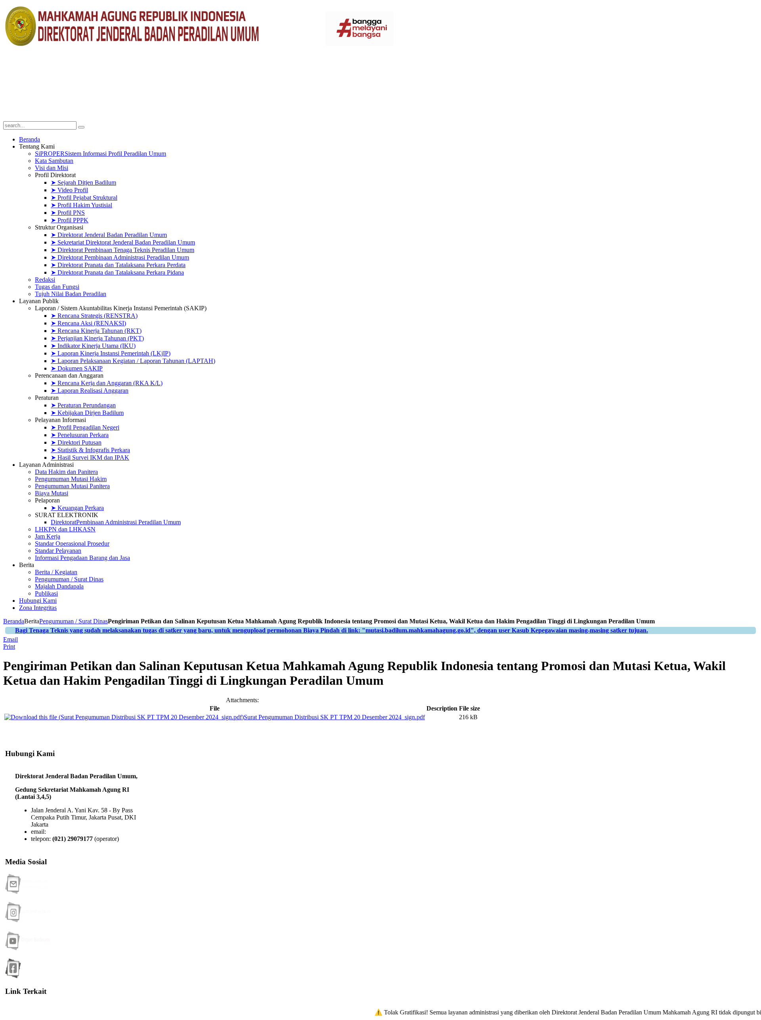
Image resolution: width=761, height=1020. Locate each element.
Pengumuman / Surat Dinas (73, 621)
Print (9, 646)
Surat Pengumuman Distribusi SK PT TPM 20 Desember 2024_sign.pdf (334, 717)
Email (10, 639)
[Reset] (81, 127)
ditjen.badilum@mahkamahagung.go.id (97, 831)
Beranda (13, 621)
